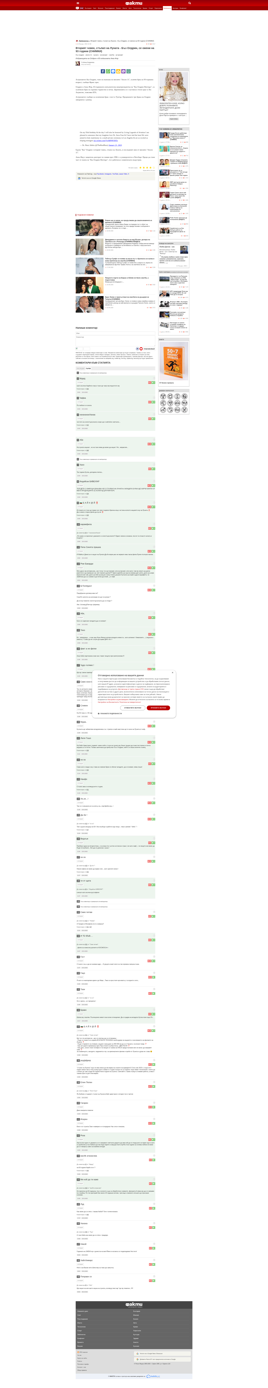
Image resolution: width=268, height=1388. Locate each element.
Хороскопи (158, 8)
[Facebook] (103, 71)
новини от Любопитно (172, 129)
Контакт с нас (81, 1367)
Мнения (100, 8)
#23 (86, 921)
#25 (87, 770)
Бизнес (118, 8)
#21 (86, 1091)
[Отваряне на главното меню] (78, 3)
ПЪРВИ (88, 368)
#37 (91, 927)
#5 (86, 1285)
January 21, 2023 (115, 145)
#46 (87, 1214)
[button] (110, 713)
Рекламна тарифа (83, 1364)
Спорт (151, 8)
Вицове (80, 1346)
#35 (87, 872)
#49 (87, 450)
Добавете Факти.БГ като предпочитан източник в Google (158, 1359)
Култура (175, 8)
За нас (79, 1355)
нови (186, 272)
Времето (80, 1342)
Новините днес (82, 1311)
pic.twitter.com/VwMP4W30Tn (106, 141)
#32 (87, 927)
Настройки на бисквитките (108, 702)
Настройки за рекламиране (118, 700)
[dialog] (134, 694)
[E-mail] (118, 71)
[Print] (128, 71)
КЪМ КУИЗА (174, 119)
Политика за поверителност (130, 702)
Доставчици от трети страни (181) (131, 689)
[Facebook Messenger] (113, 71)
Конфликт (183, 8)
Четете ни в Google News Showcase (151, 1353)
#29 (87, 515)
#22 (86, 823)
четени (167, 272)
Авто (130, 8)
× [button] (172, 672)
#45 (86, 1232)
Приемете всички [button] (158, 708)
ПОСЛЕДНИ (80, 368)
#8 (86, 889)
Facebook (100, 174)
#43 (87, 389)
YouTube (115, 174)
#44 (87, 1170)
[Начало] (134, 3)
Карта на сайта (82, 1358)
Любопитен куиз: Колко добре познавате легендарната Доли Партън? (171, 106)
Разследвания (110, 8)
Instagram (108, 174)
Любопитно (167, 8)
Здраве (136, 1338)
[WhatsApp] (108, 71)
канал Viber (123, 174)
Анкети (135, 1342)
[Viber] (123, 71)
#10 (87, 425)
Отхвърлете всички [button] (132, 708)
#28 (87, 494)
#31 (87, 789)
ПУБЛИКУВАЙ (149, 349)
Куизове (136, 1346)
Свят (94, 8)
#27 (87, 830)
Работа (79, 1361)
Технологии (137, 8)
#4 (86, 533)
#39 (87, 750)
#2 (86, 1164)
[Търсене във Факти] (189, 3)
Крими (145, 8)
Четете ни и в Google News (91, 178)
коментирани (176, 272)
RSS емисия (84, 1352)
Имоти (125, 8)
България (88, 8)
